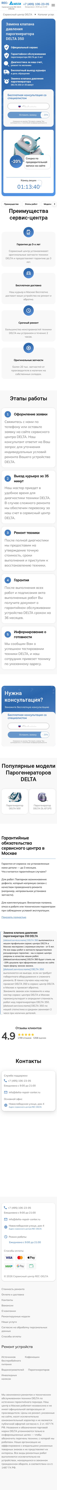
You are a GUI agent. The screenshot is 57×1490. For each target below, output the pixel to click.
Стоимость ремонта (13, 1289)
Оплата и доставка (13, 1294)
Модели (47, 204)
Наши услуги (9, 1321)
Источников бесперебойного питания (11, 1360)
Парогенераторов (38, 1369)
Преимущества (11, 204)
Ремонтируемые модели (16, 1316)
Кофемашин (32, 1356)
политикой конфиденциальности (34, 123)
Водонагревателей (13, 1369)
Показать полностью (14, 917)
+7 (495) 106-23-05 (36, 4)
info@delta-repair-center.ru (24, 1092)
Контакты (7, 1299)
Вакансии (7, 1305)
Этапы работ (31, 204)
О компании (9, 1310)
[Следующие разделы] (54, 204)
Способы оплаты (11, 1336)
